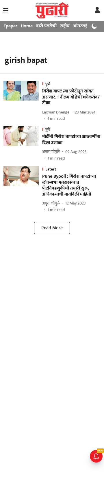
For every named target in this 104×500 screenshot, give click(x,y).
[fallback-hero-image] (22, 101)
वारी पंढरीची (46, 26)
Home (27, 26)
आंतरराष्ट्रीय (82, 26)
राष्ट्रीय (65, 26)
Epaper (10, 26)
